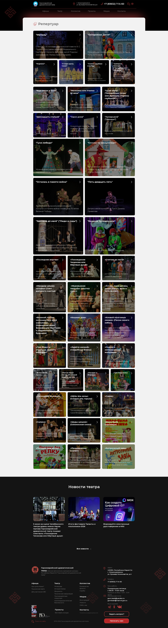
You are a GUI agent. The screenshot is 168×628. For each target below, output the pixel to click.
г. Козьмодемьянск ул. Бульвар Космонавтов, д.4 (87, 4)
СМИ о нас (83, 605)
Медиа (107, 11)
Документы (58, 591)
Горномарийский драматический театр (47, 4)
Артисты (82, 588)
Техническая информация (63, 594)
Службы (82, 591)
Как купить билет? (37, 586)
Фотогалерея (84, 600)
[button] (57, 34)
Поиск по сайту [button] (40, 621)
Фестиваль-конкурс (62, 613)
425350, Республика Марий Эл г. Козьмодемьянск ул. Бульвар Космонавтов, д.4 (120, 572)
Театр (59, 11)
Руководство (84, 586)
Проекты (92, 11)
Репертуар (58, 586)
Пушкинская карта (38, 589)
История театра (59, 589)
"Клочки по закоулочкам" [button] (102, 142)
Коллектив (75, 11)
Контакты (121, 11)
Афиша (45, 11)
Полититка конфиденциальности (89, 612)
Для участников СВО (38, 592)
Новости (83, 602)
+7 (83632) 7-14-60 (114, 4)
